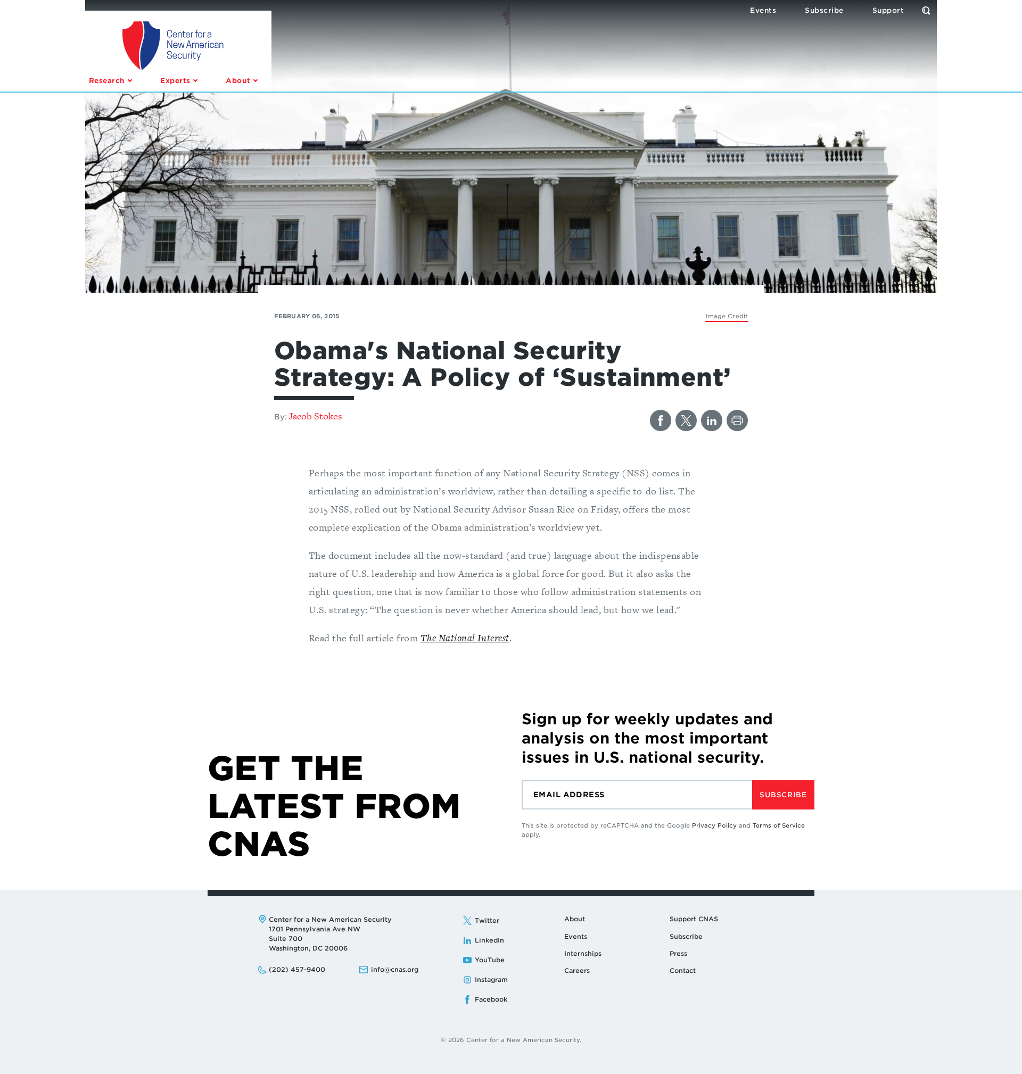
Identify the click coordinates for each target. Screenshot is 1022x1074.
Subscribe (783, 795)
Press (678, 953)
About (574, 919)
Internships (582, 953)
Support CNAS (694, 919)
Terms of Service (779, 825)
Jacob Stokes (315, 416)
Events (575, 936)
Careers (577, 970)
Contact (683, 970)
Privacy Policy (714, 825)
